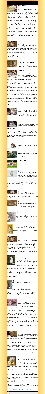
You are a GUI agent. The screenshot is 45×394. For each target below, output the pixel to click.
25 (30, 389)
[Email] (10, 393)
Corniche (30, 1)
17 (23, 389)
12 (19, 389)
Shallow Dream (35, 1)
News (14, 1)
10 (17, 389)
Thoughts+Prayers (25, 1)
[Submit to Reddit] (9, 393)
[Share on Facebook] (7, 393)
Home (9, 1)
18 (24, 389)
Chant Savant (19, 1)
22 (27, 389)
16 (22, 389)
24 (29, 389)
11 (18, 389)
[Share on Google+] (8, 393)
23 (28, 389)
